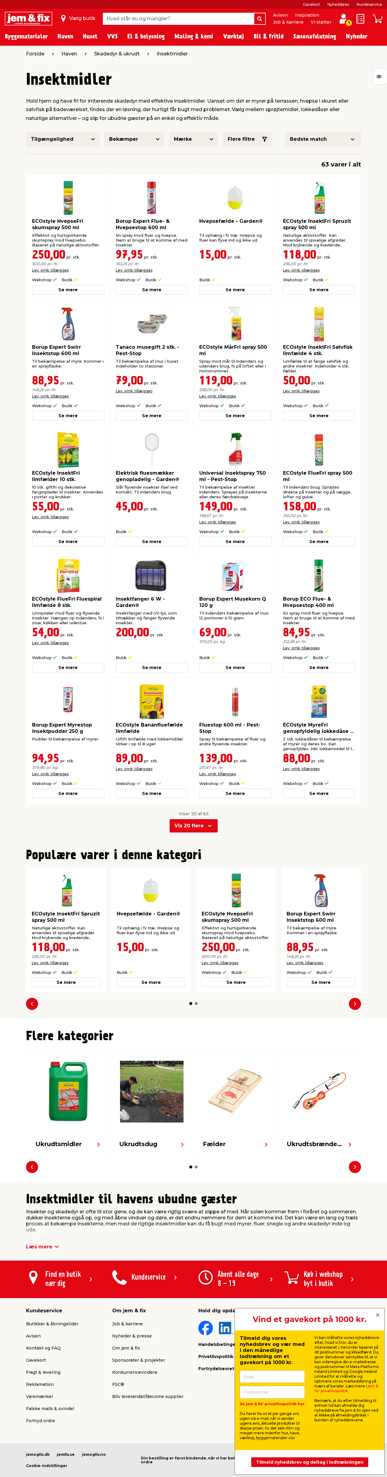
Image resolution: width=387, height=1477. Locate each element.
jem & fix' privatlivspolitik (346, 1388)
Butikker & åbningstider (52, 1324)
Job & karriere (288, 22)
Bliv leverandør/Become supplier (148, 1396)
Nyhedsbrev (338, 4)
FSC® (118, 1384)
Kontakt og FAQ (43, 1348)
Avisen (280, 15)
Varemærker (39, 1396)
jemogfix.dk (38, 1454)
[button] (190, 1003)
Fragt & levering (43, 1372)
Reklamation (40, 1384)
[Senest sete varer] (380, 77)
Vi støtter (321, 22)
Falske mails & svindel (50, 1408)
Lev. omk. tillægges (50, 270)
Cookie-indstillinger (46, 1466)
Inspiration (307, 15)
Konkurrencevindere (135, 1372)
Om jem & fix (126, 1348)
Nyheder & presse (132, 1336)
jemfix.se (66, 1454)
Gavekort (311, 4)
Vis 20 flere (189, 826)
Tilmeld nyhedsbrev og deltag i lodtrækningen (309, 1462)
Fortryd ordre (40, 1420)
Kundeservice (369, 4)
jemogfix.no (94, 1454)
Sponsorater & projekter (138, 1360)
